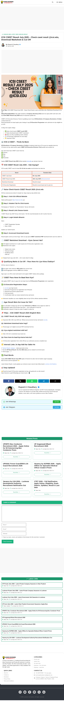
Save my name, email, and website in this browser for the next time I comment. (24, 537)
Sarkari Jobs (7, 34)
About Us (6, 673)
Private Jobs (37, 659)
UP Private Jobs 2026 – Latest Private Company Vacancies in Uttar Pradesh (24, 584)
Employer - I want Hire (39, 667)
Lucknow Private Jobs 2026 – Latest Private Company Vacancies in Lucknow (24, 590)
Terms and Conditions (9, 681)
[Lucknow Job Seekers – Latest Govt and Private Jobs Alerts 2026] (7, 2)
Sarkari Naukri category (9, 348)
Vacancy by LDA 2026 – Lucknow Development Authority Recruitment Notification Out (16, 483)
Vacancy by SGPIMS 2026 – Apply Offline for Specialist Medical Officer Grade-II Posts (47, 466)
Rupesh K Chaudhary (13, 44)
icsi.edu (29, 161)
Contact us (6, 675)
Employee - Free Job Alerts (40, 665)
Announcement (46, 178)
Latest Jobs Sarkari (17, 34)
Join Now (56, 401)
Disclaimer (6, 677)
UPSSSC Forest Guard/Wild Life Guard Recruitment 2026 (15, 465)
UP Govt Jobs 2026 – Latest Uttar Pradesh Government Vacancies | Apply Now (25, 604)
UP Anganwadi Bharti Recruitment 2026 (42, 445)
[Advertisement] (32, 18)
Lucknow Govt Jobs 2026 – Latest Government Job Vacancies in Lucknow (23, 597)
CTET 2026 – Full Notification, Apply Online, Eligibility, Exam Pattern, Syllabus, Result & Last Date (46, 484)
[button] (52, 2)
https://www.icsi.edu (17, 200)
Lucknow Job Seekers (50, 364)
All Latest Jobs (37, 663)
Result (26, 34)
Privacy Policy (7, 679)
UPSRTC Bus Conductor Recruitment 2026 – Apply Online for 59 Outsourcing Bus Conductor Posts (16, 447)
